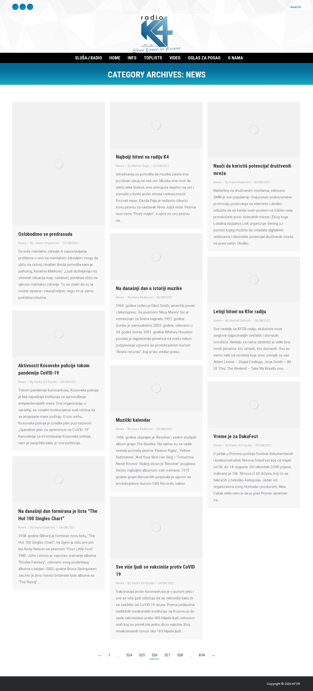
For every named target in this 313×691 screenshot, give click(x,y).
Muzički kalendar (133, 420)
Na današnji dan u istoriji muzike (149, 288)
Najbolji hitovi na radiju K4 (142, 157)
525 (142, 655)
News (22, 243)
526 (154, 655)
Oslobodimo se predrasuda (45, 234)
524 (129, 655)
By (44, 243)
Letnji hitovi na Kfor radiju (239, 311)
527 (167, 655)
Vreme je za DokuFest (235, 436)
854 (202, 655)
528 (180, 655)
